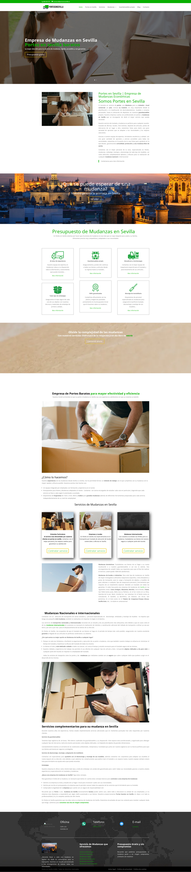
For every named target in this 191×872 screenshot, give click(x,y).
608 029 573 (97, 827)
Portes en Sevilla (90, 7)
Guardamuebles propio (127, 7)
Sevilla (142, 587)
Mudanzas (111, 7)
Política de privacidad (124, 869)
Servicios (102, 7)
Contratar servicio (57, 550)
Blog (138, 7)
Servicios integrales (86, 854)
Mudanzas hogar (85, 856)
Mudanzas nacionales (87, 861)
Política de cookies (140, 869)
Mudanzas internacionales (88, 864)
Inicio (81, 7)
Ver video (95, 199)
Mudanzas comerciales (87, 859)
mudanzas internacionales (55, 625)
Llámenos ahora (94, 341)
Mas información (57, 276)
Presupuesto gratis (35, 54)
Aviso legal (112, 869)
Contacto (146, 7)
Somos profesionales (86, 852)
